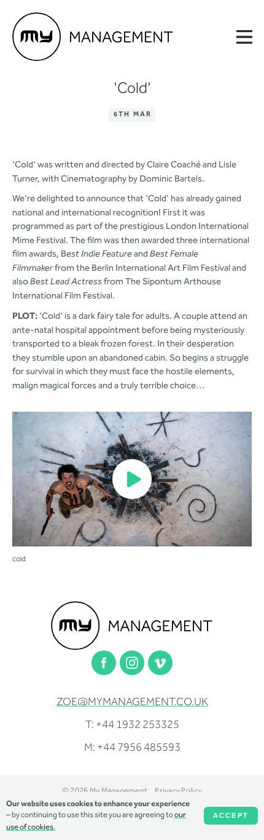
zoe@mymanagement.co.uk (132, 702)
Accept (231, 815)
